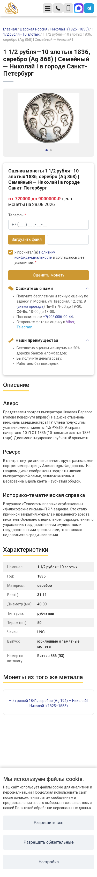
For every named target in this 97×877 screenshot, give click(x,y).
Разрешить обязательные (49, 842)
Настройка (49, 861)
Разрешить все (48, 822)
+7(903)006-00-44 (58, 317)
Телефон (17, 215)
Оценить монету (48, 275)
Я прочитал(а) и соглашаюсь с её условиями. (49, 257)
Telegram (24, 327)
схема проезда (30, 306)
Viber (70, 322)
